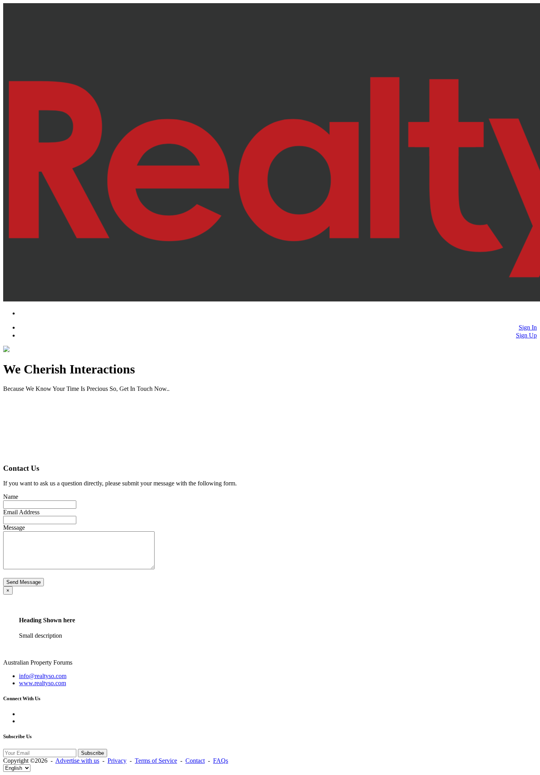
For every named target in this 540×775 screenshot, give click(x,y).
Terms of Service (156, 760)
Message (14, 527)
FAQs (220, 760)
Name (10, 496)
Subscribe (92, 753)
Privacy (117, 760)
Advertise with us (77, 760)
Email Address (21, 512)
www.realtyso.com (42, 683)
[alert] (270, 619)
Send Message (23, 582)
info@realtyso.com (42, 676)
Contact (195, 760)
